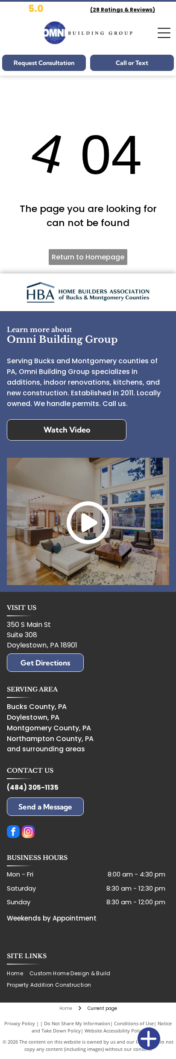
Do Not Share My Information (77, 1023)
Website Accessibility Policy (114, 1030)
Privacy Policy (19, 1023)
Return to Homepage (88, 257)
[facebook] (13, 832)
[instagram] (28, 832)
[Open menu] (164, 32)
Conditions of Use (134, 1023)
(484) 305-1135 (33, 787)
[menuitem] (18, 974)
